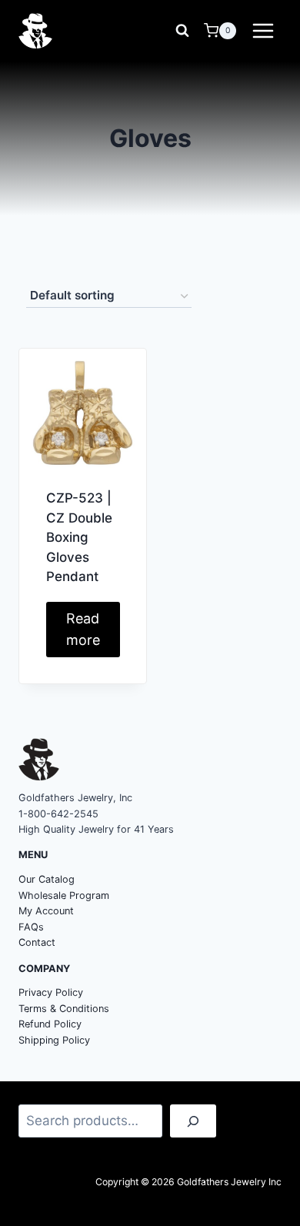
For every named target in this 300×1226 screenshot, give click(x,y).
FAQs (31, 927)
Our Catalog (46, 879)
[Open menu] (263, 30)
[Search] (193, 1120)
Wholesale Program (63, 895)
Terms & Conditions (63, 1008)
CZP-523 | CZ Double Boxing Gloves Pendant (79, 537)
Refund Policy (50, 1024)
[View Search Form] (182, 31)
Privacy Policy (50, 992)
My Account (46, 911)
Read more (83, 629)
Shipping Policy (54, 1040)
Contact (36, 942)
